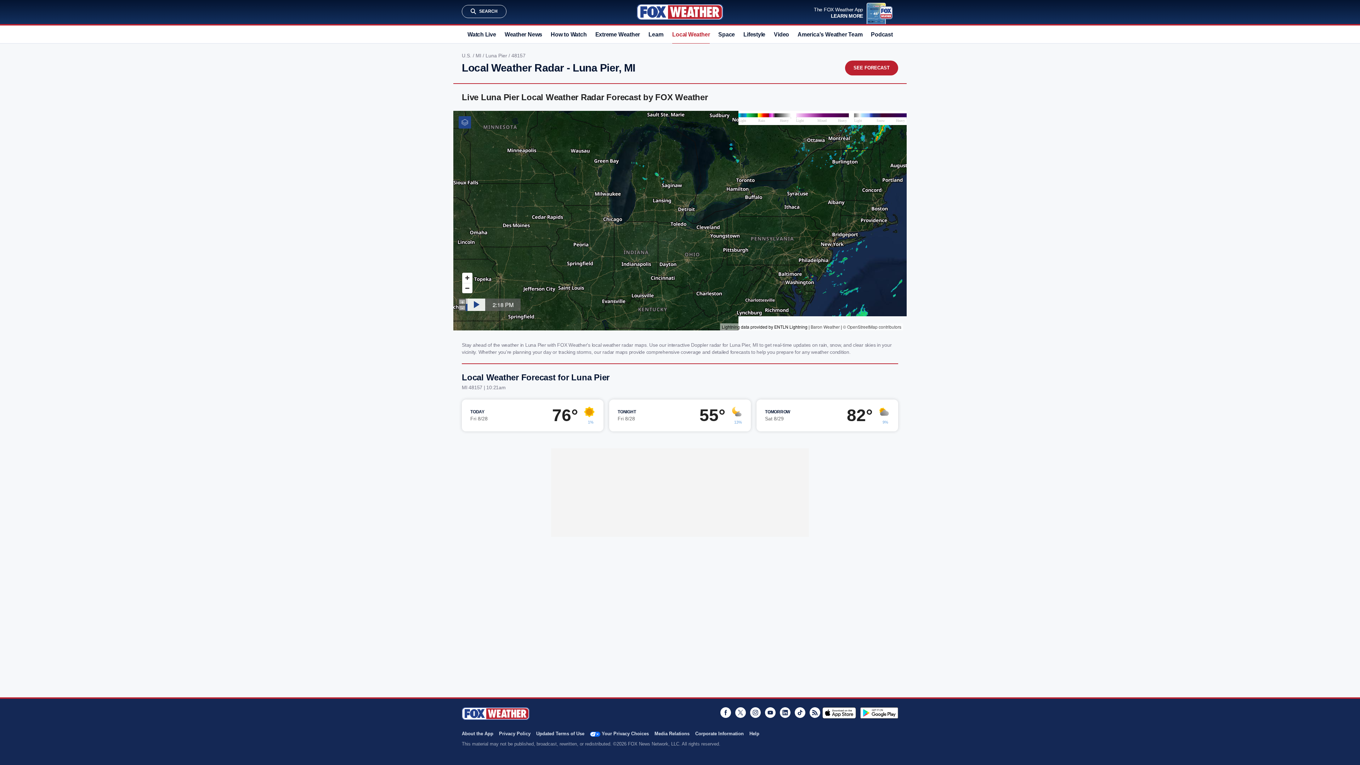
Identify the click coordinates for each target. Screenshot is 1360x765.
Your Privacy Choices (625, 733)
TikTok (800, 712)
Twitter (740, 712)
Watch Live (482, 35)
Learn (656, 35)
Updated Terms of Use (560, 733)
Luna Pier (497, 55)
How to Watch (568, 35)
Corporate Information (719, 733)
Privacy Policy (515, 733)
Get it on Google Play (879, 713)
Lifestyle (754, 35)
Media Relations (672, 733)
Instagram (755, 712)
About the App (477, 733)
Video (781, 35)
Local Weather (691, 35)
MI (479, 55)
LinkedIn (785, 712)
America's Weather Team (830, 35)
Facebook (725, 712)
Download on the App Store (839, 713)
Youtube (770, 712)
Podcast (881, 35)
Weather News (523, 35)
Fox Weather (680, 12)
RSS (815, 712)
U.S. (467, 55)
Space (726, 35)
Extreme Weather (617, 35)
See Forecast (872, 67)
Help (754, 733)
